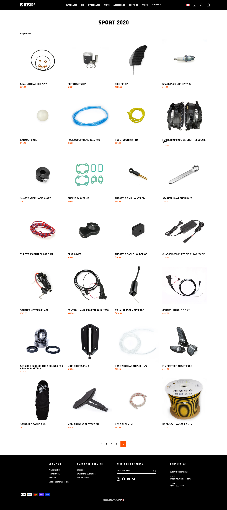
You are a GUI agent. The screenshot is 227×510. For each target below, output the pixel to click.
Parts (107, 5)
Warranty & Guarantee (86, 474)
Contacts (156, 5)
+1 (177, 486)
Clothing (133, 5)
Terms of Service (56, 474)
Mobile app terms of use (59, 482)
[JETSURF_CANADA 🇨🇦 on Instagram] (118, 479)
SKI (82, 5)
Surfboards (71, 5)
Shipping (80, 470)
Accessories (119, 5)
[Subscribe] (154, 470)
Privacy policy (54, 470)
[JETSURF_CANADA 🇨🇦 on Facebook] (123, 479)
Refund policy (83, 478)
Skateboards (94, 5)
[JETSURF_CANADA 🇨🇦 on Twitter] (133, 479)
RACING (145, 5)
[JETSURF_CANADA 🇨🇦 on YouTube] (128, 479)
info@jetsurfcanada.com (180, 479)
